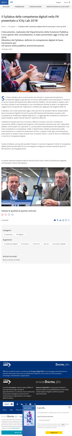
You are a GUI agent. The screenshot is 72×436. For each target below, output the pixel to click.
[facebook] (58, 220)
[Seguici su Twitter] (26, 404)
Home (3, 27)
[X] (69, 220)
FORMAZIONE (19, 7)
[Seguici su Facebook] (17, 404)
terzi (63, 424)
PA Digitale (11, 27)
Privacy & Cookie (21, 410)
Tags (11, 410)
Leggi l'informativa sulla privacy (45, 416)
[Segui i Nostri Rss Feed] (34, 404)
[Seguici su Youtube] (30, 404)
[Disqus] (36, 289)
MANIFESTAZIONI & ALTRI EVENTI (58, 7)
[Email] (55, 220)
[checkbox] (38, 424)
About (5, 410)
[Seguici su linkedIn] (22, 404)
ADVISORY (6, 7)
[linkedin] (60, 220)
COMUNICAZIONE (35, 7)
